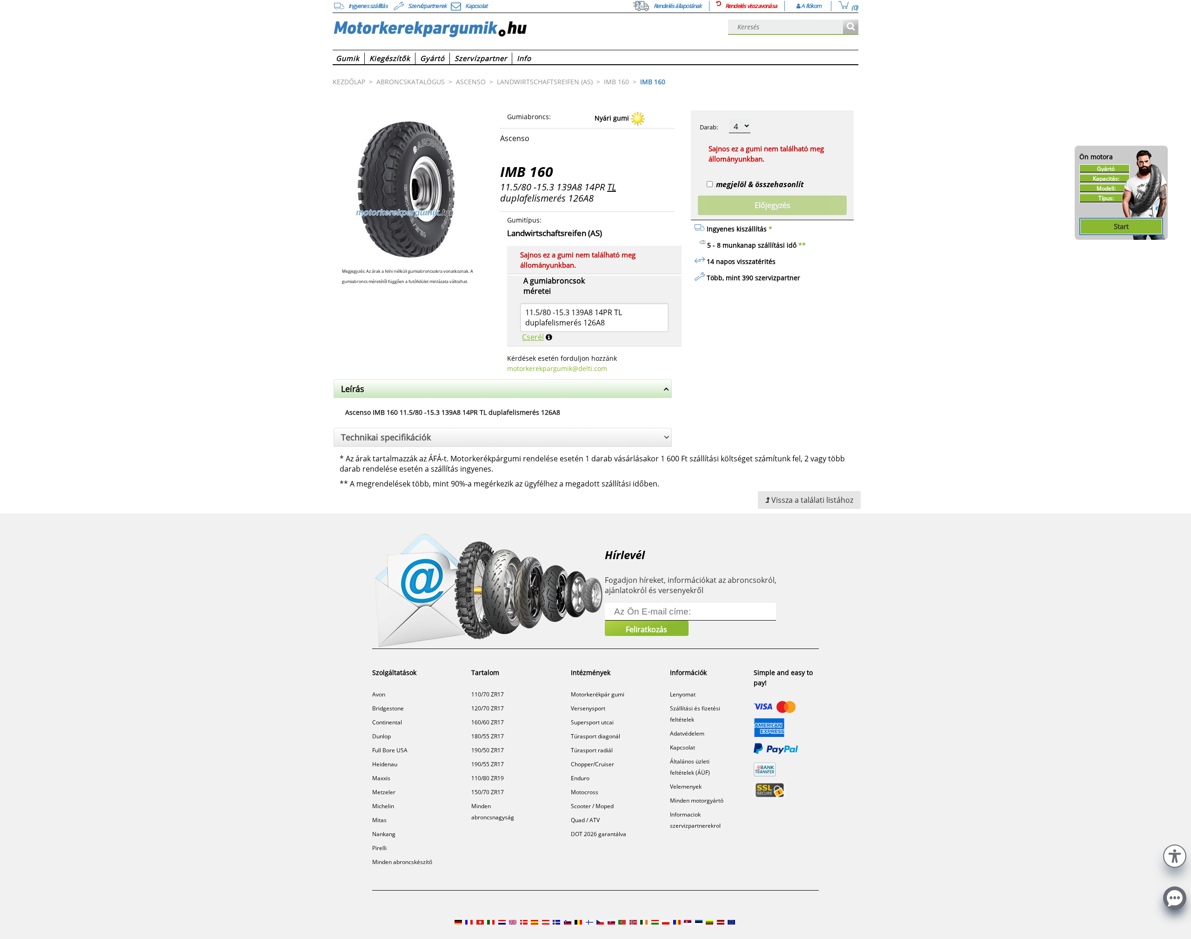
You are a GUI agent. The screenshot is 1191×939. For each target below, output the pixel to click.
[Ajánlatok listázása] (850, 27)
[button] (1174, 855)
